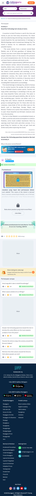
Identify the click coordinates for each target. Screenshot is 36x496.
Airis (4, 439)
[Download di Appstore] (18, 395)
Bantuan (5, 477)
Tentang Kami (6, 469)
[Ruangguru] (18, 368)
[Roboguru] (14, 3)
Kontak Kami (6, 471)
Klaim (30, 149)
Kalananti (20, 417)
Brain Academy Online (24, 404)
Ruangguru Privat (7, 434)
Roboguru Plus (7, 407)
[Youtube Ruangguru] (21, 488)
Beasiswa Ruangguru (8, 450)
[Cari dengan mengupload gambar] (31, 13)
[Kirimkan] (5, 13)
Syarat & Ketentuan (8, 463)
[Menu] (3, 3)
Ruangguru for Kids (8, 415)
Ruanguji (5, 420)
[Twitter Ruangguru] (18, 488)
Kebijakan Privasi (7, 466)
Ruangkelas (6, 425)
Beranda (3, 18)
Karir (4, 480)
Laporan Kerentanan (8, 458)
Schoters (20, 415)
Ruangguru (6, 404)
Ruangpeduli (6, 436)
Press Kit (5, 474)
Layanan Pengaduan (8, 461)
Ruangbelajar (6, 428)
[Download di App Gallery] (28, 395)
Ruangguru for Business (9, 417)
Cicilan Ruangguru (8, 452)
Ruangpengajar (7, 431)
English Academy (23, 407)
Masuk (31, 3)
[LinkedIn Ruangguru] (25, 488)
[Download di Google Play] (18, 386)
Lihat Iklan (18, 213)
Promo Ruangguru (8, 455)
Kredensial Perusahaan (9, 447)
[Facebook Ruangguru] (14, 488)
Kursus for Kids (7, 412)
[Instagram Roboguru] (10, 488)
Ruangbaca (6, 423)
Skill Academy (22, 409)
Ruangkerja (21, 412)
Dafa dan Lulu (6, 409)
